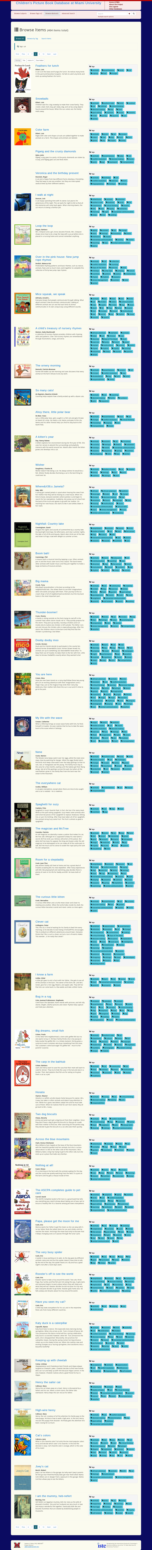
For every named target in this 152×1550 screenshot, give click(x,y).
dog (111, 109)
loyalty (111, 209)
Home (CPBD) (114, 2)
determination (115, 1418)
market (95, 345)
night (106, 212)
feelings (104, 233)
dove (131, 305)
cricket (113, 305)
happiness (114, 873)
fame (131, 833)
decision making (99, 109)
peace (128, 538)
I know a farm (44, 974)
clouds (119, 725)
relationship (130, 274)
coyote (103, 305)
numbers (123, 398)
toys (105, 243)
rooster (106, 570)
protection (96, 769)
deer (119, 531)
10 (43, 54)
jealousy (110, 1421)
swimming (104, 741)
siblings (107, 475)
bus (94, 1007)
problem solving (125, 1048)
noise (114, 620)
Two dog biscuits (46, 1114)
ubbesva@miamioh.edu (31, 1547)
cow (103, 137)
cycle (120, 1229)
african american (99, 333)
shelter (131, 240)
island (108, 694)
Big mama (41, 581)
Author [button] (30, 60)
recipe (121, 112)
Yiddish (105, 1051)
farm (130, 137)
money (121, 945)
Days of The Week (99, 268)
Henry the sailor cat (48, 1382)
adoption (108, 1195)
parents (121, 345)
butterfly (128, 1328)
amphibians (97, 528)
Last (54, 54)
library (128, 694)
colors (95, 137)
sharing (95, 1128)
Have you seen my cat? (50, 1301)
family (131, 159)
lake (113, 534)
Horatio (40, 1092)
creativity (128, 586)
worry (95, 246)
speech (106, 317)
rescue (95, 1396)
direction (96, 564)
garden (113, 592)
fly (102, 308)
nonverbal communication (123, 212)
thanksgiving (97, 454)
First (17, 54)
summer (116, 280)
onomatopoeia (127, 620)
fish (94, 209)
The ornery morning (48, 365)
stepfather (118, 883)
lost (118, 423)
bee (122, 299)
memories (123, 209)
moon (106, 651)
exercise (114, 181)
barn (105, 645)
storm (113, 1396)
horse (119, 308)
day (105, 648)
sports (120, 601)
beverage (96, 494)
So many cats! (44, 390)
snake (120, 1513)
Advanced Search (68, 13)
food (104, 73)
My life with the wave (48, 717)
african (95, 491)
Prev (23, 54)
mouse (114, 311)
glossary (104, 1041)
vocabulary (119, 513)
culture (109, 1038)
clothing (103, 106)
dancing (96, 339)
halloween (130, 444)
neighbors (96, 598)
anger (95, 722)
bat (105, 299)
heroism (104, 839)
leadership (97, 1044)
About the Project (116, 4)
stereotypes (130, 957)
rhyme (95, 277)
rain (108, 623)
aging (95, 230)
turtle (131, 908)
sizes (128, 1235)
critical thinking (117, 106)
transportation (128, 162)
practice (128, 654)
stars (94, 510)
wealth (130, 1513)
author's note (109, 103)
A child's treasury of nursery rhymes (58, 328)
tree (103, 215)
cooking (126, 932)
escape (106, 763)
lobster (131, 1449)
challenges (121, 760)
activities (96, 1195)
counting (114, 264)
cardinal (132, 103)
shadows (124, 738)
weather (96, 629)
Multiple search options (106, 17)
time (126, 280)
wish (117, 475)
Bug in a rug (43, 996)
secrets (105, 845)
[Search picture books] (134, 14)
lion (94, 311)
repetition (107, 657)
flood (94, 735)
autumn (107, 441)
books (107, 494)
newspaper (128, 651)
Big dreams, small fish (49, 1030)
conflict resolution (99, 159)
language (118, 500)
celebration (104, 1331)
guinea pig (111, 1204)
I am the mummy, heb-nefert (53, 1495)
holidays (112, 184)
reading (95, 657)
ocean (127, 735)
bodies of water (110, 469)
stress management (100, 280)
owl (94, 314)
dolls (94, 233)
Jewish (115, 1041)
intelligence (128, 942)
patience (96, 954)
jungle (118, 694)
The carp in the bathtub (50, 1061)
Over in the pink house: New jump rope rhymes (57, 258)
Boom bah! (42, 553)
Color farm (42, 129)
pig (103, 140)
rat (107, 769)
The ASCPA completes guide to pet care (57, 1191)
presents (106, 880)
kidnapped (128, 839)
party (95, 162)
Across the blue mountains (52, 1139)
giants (105, 691)
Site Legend (113, 7)
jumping (121, 271)
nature (131, 271)
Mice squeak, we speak (50, 294)
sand (106, 738)
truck (124, 510)
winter (95, 119)
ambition (96, 926)
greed (126, 836)
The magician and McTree (52, 828)
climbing (126, 1226)
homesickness (98, 1288)
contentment (113, 932)
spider (112, 1263)
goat (94, 1013)
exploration (127, 939)
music (121, 503)
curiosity (96, 444)
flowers (118, 444)
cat (130, 70)
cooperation (97, 1229)
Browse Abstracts (52, 13)
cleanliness (97, 205)
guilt (94, 839)
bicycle (119, 1004)
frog (110, 308)
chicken (124, 134)
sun (125, 116)
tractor (115, 626)
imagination (117, 691)
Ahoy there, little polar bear (52, 412)
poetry (118, 274)
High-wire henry (45, 1410)
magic (103, 698)
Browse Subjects (20, 13)
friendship (117, 233)
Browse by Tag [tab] (32, 38)
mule (130, 595)
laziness (96, 945)
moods (107, 237)
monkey (104, 311)
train (116, 741)
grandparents (98, 595)
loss (124, 873)
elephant (104, 1010)
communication (127, 302)
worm (130, 1455)
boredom (96, 682)
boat (119, 1387)
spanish (129, 351)
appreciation (109, 926)
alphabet (114, 333)
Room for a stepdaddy (49, 859)
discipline (113, 939)
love (102, 209)
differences (123, 1368)
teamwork (113, 162)
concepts (111, 1007)
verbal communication (121, 243)
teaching (96, 243)
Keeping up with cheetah (51, 1360)
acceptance (97, 1365)
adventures (97, 199)
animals (96, 70)
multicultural (127, 311)
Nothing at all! (44, 1165)
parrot (103, 314)
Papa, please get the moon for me (57, 1221)
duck (121, 137)
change (124, 230)
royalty (116, 348)
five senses (130, 531)
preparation (97, 623)
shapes (113, 140)
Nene (38, 751)
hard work (114, 942)
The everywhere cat (48, 783)
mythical (111, 701)
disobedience (98, 376)
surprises (96, 960)
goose (95, 140)
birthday (107, 178)
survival (95, 772)
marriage (96, 1507)
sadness (96, 475)
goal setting (97, 112)
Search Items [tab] (46, 38)
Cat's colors (43, 1435)
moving (95, 503)
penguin (131, 701)
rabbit (119, 1207)
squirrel (115, 116)
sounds (95, 317)
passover (108, 1072)
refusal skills (122, 507)
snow (95, 116)
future (107, 500)
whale (95, 355)
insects (129, 308)
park (121, 701)
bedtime (111, 202)
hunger (114, 73)
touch (111, 1238)
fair (130, 648)
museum (118, 1507)
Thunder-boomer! (46, 612)
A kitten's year (44, 436)
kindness (120, 1449)
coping (95, 73)
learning (96, 1207)
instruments (97, 567)
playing (109, 704)
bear (113, 299)
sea (114, 738)
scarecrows (119, 1176)
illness (128, 233)
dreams (126, 205)
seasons (132, 112)
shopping (96, 957)
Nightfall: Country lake (49, 523)
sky (94, 1238)
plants (131, 1150)
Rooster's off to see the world (54, 1273)
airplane (96, 1001)
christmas (126, 441)
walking (123, 184)
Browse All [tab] (20, 38)
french (116, 342)
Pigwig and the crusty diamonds (55, 151)
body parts (117, 558)
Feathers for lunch (47, 65)
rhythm (105, 277)
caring (106, 1097)
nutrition (110, 112)
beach (104, 722)
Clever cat (42, 921)
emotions (96, 500)
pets (94, 401)
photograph (97, 704)
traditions (96, 1076)
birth (130, 756)
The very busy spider (48, 1252)
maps (113, 698)
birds (121, 70)
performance (107, 654)
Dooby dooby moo (47, 640)
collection (115, 261)
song (104, 660)
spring (104, 116)
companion (130, 1278)
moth (121, 595)
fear (94, 620)
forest (128, 688)
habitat (95, 766)
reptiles (120, 908)
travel (111, 426)
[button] (129, 14)
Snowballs (41, 98)
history (108, 1504)
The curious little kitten (50, 896)
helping (108, 423)
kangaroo (104, 1013)
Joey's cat (41, 1466)
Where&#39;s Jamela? (49, 486)
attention (121, 199)
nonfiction (108, 1207)
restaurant (120, 954)
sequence (96, 351)
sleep (95, 215)
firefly (95, 592)
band (106, 558)
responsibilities (98, 379)
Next (49, 54)
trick (108, 849)
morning (96, 212)
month (106, 448)
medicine (105, 842)
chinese (112, 336)
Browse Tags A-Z (36, 13)
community (116, 586)
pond (124, 472)
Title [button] (24, 60)
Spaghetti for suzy (47, 804)
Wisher (39, 464)
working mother (98, 964)
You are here (43, 674)
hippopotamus (98, 184)
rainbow (96, 738)
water (95, 911)
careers (122, 370)
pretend (107, 954)
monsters (123, 698)
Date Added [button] (39, 60)
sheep (123, 140)
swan (116, 1346)
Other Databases (115, 9)
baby (121, 156)
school (129, 880)
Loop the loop (44, 225)
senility (120, 240)
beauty (120, 528)
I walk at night (44, 194)
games (95, 691)
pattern (107, 274)
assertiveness (109, 70)
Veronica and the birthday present (57, 173)
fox (123, 1010)
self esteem (108, 601)
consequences (98, 932)
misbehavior (108, 945)
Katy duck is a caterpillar (51, 1323)
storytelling (97, 849)
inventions (96, 694)
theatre (107, 960)
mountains (107, 766)
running (127, 348)
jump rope (108, 271)
